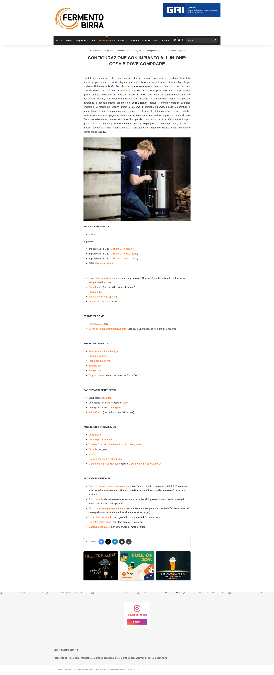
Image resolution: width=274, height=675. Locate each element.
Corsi (145, 40)
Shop (155, 40)
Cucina (121, 40)
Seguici (137, 621)
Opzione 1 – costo (120, 248)
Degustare (81, 40)
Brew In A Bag (128, 90)
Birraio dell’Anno (157, 658)
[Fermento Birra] (80, 18)
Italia (58, 40)
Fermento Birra (62, 658)
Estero (69, 40)
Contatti (166, 40)
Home (94, 50)
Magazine (86, 658)
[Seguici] (137, 610)
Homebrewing (106, 40)
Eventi (134, 40)
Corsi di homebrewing (133, 658)
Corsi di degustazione (106, 658)
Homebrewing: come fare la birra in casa (114, 50)
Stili (93, 40)
